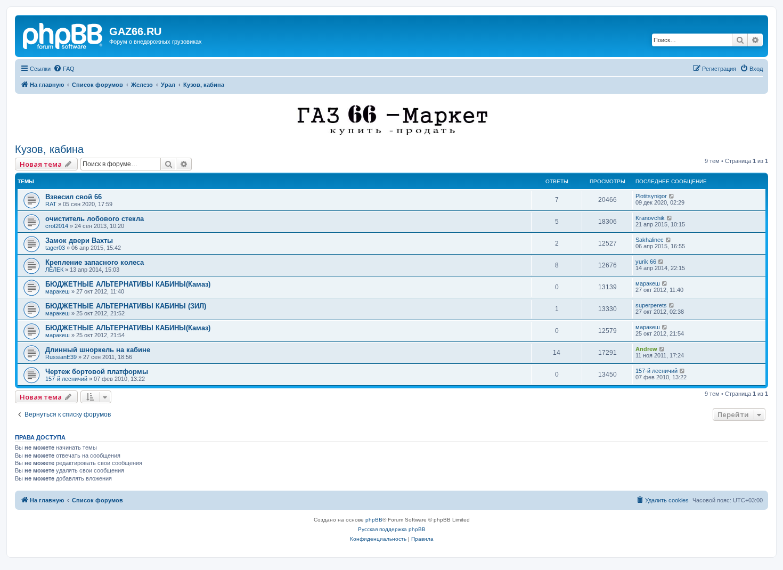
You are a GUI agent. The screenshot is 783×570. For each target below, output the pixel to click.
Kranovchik (650, 218)
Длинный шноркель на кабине (97, 350)
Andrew (646, 349)
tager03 (55, 248)
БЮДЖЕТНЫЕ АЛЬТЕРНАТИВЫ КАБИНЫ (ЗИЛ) (125, 306)
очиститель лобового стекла (94, 219)
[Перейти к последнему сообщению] (671, 196)
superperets (651, 305)
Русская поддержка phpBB (392, 529)
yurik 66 (645, 261)
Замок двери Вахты (79, 241)
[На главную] (63, 35)
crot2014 (56, 226)
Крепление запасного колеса (94, 262)
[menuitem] (64, 68)
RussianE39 (61, 357)
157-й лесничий (66, 379)
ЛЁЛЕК (54, 269)
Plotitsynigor (651, 196)
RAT (50, 204)
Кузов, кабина (49, 149)
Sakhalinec (649, 240)
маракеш (57, 291)
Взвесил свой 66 (73, 197)
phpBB (373, 520)
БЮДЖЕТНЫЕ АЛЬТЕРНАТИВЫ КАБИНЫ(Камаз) (127, 284)
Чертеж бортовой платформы (96, 372)
